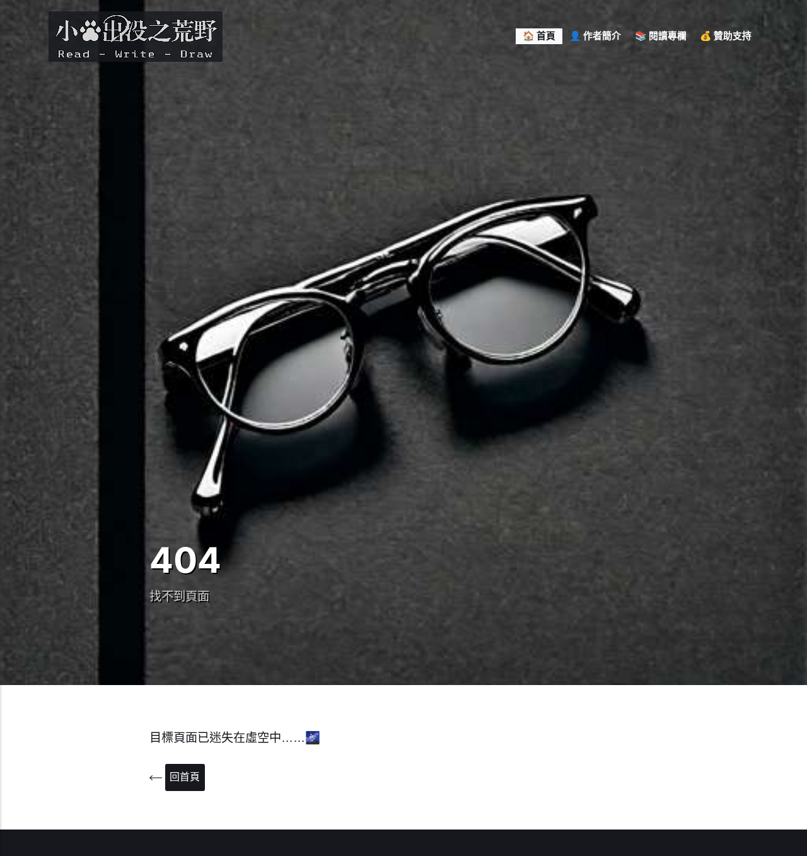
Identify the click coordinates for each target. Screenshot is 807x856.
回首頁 (185, 776)
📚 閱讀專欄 (661, 36)
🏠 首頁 (539, 36)
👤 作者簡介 (595, 36)
